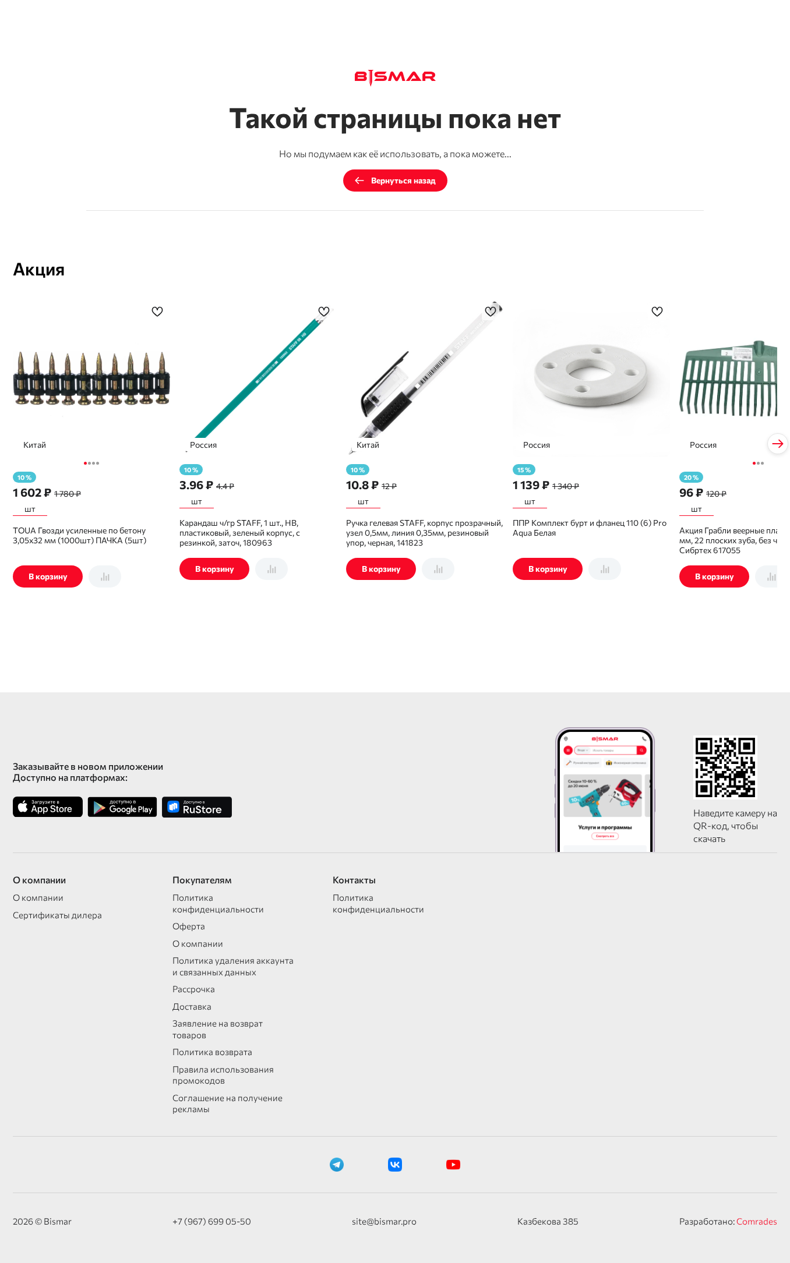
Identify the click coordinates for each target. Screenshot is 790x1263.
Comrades (756, 1221)
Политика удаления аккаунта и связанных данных (233, 966)
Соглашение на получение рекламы (227, 1103)
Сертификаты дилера (57, 915)
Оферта (188, 926)
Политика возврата (212, 1051)
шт (30, 509)
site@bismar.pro (384, 1221)
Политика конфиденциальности (218, 903)
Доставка (191, 1006)
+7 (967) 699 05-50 (211, 1221)
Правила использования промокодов (223, 1075)
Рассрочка (193, 988)
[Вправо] (777, 443)
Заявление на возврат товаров (217, 1029)
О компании (38, 897)
